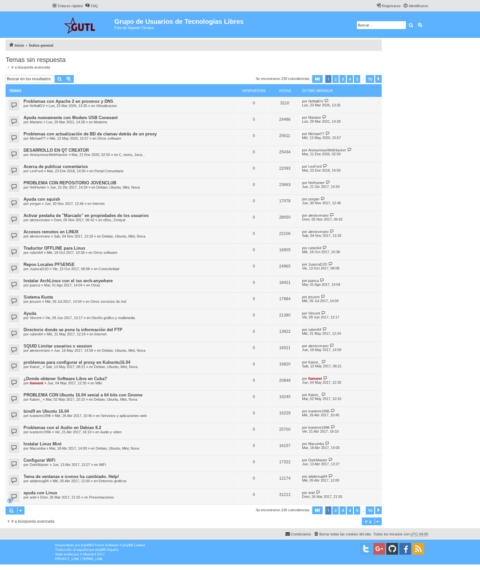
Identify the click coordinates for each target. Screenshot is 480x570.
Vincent (35, 318)
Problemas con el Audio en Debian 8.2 (62, 427)
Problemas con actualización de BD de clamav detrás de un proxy (90, 133)
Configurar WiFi (40, 460)
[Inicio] (83, 24)
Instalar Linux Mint (42, 443)
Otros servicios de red (108, 301)
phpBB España (107, 549)
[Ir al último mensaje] (326, 101)
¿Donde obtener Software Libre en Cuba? (65, 378)
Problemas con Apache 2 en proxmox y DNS (68, 101)
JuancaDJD (39, 269)
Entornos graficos (113, 481)
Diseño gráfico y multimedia (113, 318)
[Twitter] (366, 549)
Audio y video (110, 432)
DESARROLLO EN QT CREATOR (56, 150)
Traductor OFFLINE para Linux (54, 248)
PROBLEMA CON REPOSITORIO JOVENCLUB (70, 182)
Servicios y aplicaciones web (124, 416)
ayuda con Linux (40, 492)
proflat (68, 554)
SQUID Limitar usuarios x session (58, 346)
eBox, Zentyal (114, 220)
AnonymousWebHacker (49, 155)
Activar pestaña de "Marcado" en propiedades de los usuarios (86, 215)
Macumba (37, 448)
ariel (33, 497)
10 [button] (370, 79)
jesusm (35, 301)
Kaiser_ (36, 367)
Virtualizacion (106, 106)
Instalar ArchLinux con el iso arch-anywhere (68, 280)
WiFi (102, 465)
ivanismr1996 (40, 416)
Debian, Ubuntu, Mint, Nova (118, 187)
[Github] (392, 549)
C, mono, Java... (132, 155)
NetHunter (38, 187)
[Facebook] (405, 549)
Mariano (36, 122)
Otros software (109, 138)
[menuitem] (91, 6)
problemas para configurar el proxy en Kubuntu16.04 (77, 362)
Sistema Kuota (38, 297)
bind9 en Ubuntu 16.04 (46, 411)
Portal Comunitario (108, 171)
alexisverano (40, 220)
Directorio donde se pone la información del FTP (73, 329)
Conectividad (109, 269)
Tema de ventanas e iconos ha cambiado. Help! (71, 476)
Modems (100, 122)
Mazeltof (89, 554)
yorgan (35, 204)
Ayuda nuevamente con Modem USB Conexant (71, 117)
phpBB (86, 545)
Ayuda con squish (42, 199)
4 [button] (350, 79)
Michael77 (38, 138)
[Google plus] (379, 549)
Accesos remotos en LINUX (51, 231)
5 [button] (357, 79)
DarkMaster (39, 465)
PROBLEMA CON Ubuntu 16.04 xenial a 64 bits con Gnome (83, 395)
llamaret (36, 383)
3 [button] (343, 79)
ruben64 (36, 252)
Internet (98, 204)
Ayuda (30, 313)
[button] (317, 79)
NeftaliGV (37, 106)
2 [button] (335, 79)
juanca (35, 285)
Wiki (98, 383)
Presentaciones (101, 497)
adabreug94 (39, 481)
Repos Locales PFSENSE (49, 264)
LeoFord (36, 171)
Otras (95, 285)
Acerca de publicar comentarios (56, 166)
